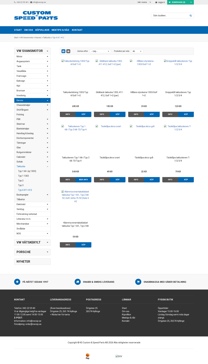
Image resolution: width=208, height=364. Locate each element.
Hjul (18, 85)
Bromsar (21, 90)
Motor (19, 56)
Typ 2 (20, 180)
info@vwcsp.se (39, 2)
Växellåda (21, 71)
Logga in (161, 2)
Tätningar (21, 143)
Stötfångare (22, 110)
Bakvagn (21, 81)
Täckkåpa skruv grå (144, 157)
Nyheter (23, 261)
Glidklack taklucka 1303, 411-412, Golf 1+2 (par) (109, 94)
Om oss (125, 311)
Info (67, 114)
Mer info (83, 180)
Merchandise (23, 224)
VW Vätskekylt (29, 242)
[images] (63, 51)
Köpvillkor (126, 314)
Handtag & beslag (25, 133)
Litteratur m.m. (24, 219)
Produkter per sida (121, 51)
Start (16, 38)
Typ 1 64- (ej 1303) (27, 171)
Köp (83, 114)
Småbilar (21, 228)
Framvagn (21, 76)
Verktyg (20, 209)
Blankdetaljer (23, 128)
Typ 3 (20, 185)
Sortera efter (82, 51)
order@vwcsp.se (33, 324)
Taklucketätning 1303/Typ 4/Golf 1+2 (75, 94)
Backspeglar (22, 194)
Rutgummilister (24, 152)
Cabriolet (21, 157)
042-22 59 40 (22, 2)
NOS (19, 233)
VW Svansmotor (26, 38)
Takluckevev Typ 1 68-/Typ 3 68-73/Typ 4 (75, 159)
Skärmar (21, 124)
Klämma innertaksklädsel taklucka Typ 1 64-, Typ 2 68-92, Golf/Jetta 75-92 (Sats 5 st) (75, 225)
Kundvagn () (178, 2)
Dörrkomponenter (25, 138)
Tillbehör (21, 199)
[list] (68, 51)
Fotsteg (20, 114)
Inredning (21, 95)
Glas (19, 147)
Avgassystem (23, 61)
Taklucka (47, 38)
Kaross (38, 38)
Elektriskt (21, 204)
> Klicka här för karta (60, 314)
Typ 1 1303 (23, 176)
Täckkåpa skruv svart (110, 157)
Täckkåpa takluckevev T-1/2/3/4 (178, 159)
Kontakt (77, 30)
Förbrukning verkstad (27, 214)
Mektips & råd (128, 318)
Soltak (20, 161)
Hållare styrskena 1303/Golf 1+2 (143, 94)
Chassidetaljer (23, 105)
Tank (19, 66)
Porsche (24, 252)
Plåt (18, 119)
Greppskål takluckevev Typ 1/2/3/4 (178, 94)
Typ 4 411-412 (58, 38)
